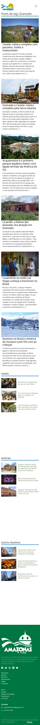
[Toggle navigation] (36, 6)
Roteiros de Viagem (8, 694)
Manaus (4, 675)
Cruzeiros (4, 698)
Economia (4, 684)
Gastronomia (5, 679)
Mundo (3, 692)
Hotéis (3, 681)
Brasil (3, 690)
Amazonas (4, 673)
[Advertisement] (20, 434)
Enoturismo (5, 696)
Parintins (4, 677)
